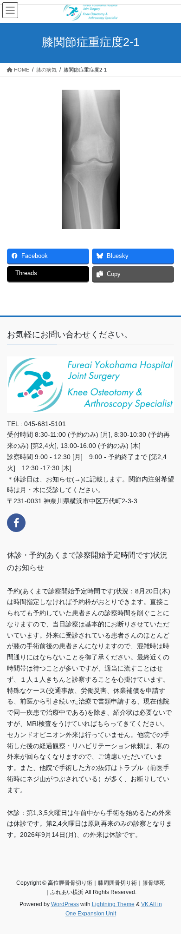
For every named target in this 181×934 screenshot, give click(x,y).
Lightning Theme (113, 904)
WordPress (65, 904)
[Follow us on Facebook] (16, 522)
